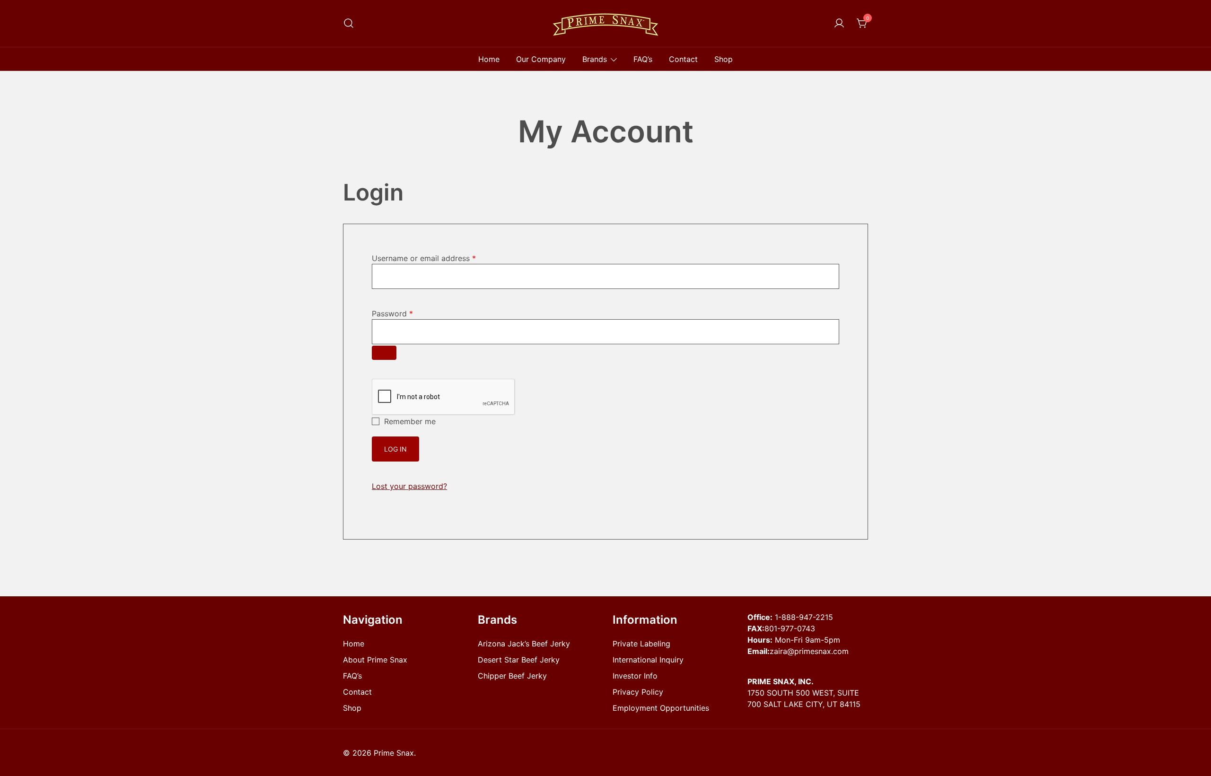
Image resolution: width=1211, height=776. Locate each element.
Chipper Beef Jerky (512, 675)
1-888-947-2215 (804, 617)
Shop (723, 59)
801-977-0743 (789, 628)
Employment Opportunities (661, 708)
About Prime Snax (375, 659)
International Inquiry (648, 659)
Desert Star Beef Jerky (519, 659)
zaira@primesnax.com (809, 651)
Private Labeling (641, 643)
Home (489, 59)
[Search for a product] (348, 23)
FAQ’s (642, 59)
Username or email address (424, 258)
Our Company (541, 59)
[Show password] (384, 353)
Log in (395, 449)
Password (392, 313)
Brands (594, 59)
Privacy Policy (638, 692)
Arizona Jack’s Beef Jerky (524, 643)
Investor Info (635, 675)
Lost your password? (409, 486)
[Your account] (839, 23)
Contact (683, 59)
